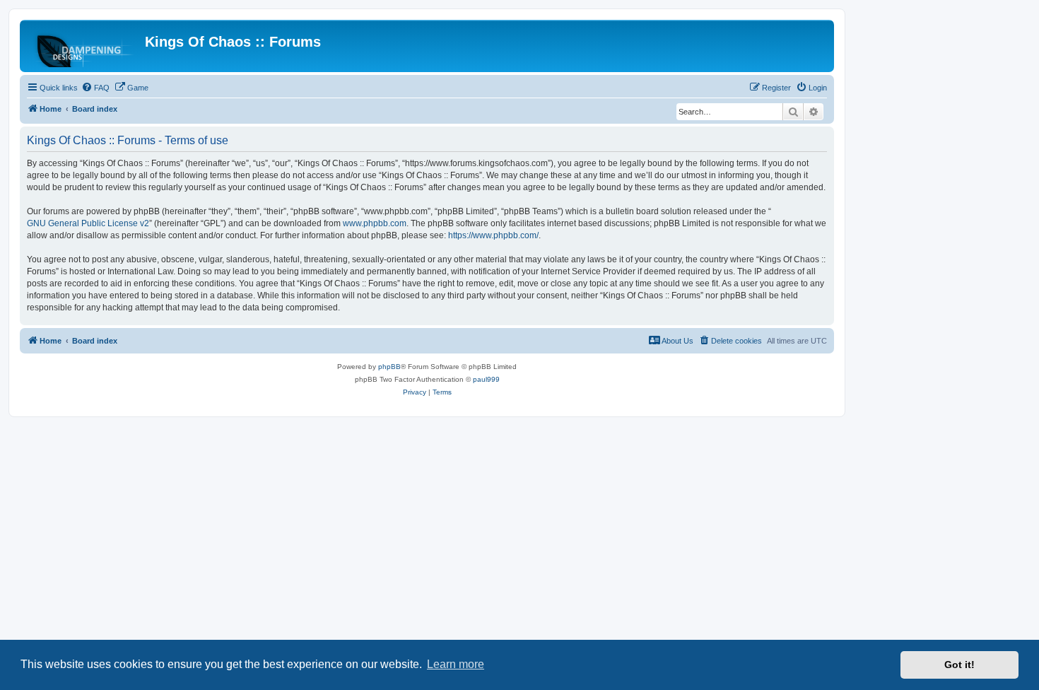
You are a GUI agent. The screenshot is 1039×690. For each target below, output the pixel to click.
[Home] (84, 46)
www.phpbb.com (374, 223)
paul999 (486, 379)
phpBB (389, 366)
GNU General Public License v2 (88, 223)
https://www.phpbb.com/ (493, 235)
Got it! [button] (959, 664)
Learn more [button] (455, 664)
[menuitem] (95, 87)
